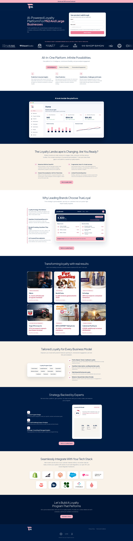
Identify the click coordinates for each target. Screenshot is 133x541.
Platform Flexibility (64, 67)
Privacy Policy (92, 528)
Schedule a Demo (66, 516)
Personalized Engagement (78, 67)
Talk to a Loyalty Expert (66, 248)
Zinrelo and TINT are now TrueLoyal (66, 1)
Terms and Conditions (101, 528)
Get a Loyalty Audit (66, 182)
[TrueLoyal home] (30, 6)
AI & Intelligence (52, 67)
